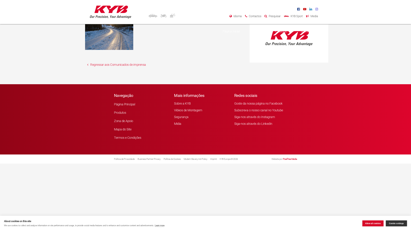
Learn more (159, 225)
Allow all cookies (373, 223)
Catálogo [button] (281, 31)
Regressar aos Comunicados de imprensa (118, 65)
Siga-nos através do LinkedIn (253, 124)
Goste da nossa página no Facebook (258, 103)
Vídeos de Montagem (188, 110)
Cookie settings (396, 223)
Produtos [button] (255, 31)
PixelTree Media (290, 159)
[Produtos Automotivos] (153, 15)
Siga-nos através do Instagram (254, 117)
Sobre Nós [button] (308, 31)
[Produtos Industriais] (172, 15)
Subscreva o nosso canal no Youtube (258, 110)
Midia (177, 124)
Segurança (181, 117)
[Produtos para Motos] (163, 15)
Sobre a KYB (182, 103)
